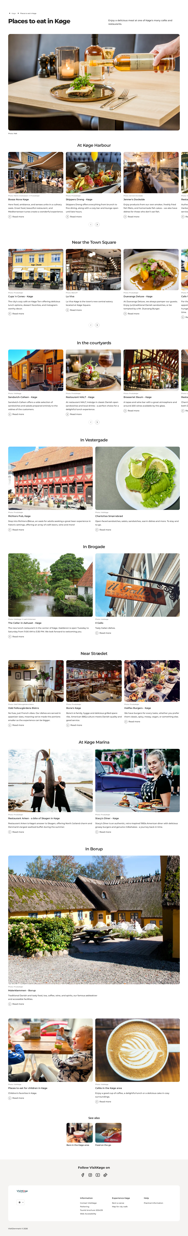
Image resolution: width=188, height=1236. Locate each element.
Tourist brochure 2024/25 (91, 1210)
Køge (14, 13)
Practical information (153, 1203)
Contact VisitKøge (88, 1203)
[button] (35, 206)
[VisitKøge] (22, 1191)
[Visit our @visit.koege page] (105, 1175)
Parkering (84, 1206)
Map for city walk (120, 1206)
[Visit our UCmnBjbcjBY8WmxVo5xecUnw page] (98, 1175)
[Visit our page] (82, 1175)
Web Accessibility (88, 1214)
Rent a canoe (118, 1203)
